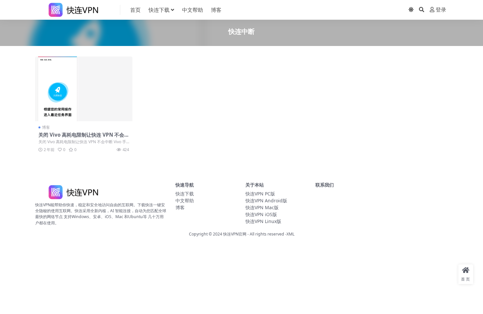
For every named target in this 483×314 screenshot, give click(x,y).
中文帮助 (192, 9)
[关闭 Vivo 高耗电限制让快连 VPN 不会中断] (83, 88)
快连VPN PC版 (260, 194)
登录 (441, 9)
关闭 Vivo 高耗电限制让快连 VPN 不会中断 (83, 137)
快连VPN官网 (234, 234)
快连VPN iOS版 (261, 214)
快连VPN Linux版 (263, 221)
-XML (289, 234)
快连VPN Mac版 (262, 207)
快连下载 (159, 9)
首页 (135, 9)
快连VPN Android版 (266, 200)
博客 (216, 9)
